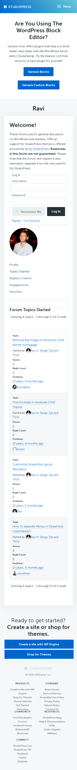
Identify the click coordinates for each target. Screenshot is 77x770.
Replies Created (20, 278)
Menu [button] (67, 6)
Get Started (22, 705)
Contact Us (52, 709)
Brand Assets (52, 689)
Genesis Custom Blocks (38, 85)
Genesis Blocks (38, 72)
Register (17, 220)
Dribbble (22, 761)
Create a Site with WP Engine (22, 691)
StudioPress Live (22, 745)
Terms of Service (52, 693)
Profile (14, 264)
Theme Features (22, 701)
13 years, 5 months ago (28, 505)
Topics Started (19, 271)
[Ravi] (24, 259)
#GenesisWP (22, 729)
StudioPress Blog (52, 717)
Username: (20, 181)
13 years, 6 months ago (28, 567)
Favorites (16, 291)
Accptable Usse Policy (52, 697)
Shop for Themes (39, 654)
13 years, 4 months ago (28, 381)
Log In (56, 211)
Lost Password (32, 220)
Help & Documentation (52, 721)
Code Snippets (52, 729)
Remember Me (30, 212)
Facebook (22, 753)
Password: (19, 195)
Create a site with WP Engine (39, 644)
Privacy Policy (52, 701)
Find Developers (22, 717)
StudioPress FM (22, 749)
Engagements (19, 285)
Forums (22, 721)
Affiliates (52, 733)
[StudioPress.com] (18, 7)
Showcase (22, 709)
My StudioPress (38, 149)
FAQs (52, 725)
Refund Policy (52, 705)
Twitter (23, 757)
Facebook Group (22, 725)
